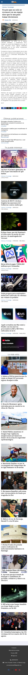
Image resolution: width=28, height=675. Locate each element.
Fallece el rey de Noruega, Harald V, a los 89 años (12, 520)
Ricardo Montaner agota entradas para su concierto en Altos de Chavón (13, 406)
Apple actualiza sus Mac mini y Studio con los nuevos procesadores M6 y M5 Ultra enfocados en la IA (13, 328)
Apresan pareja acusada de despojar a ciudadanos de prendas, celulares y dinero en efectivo (13, 578)
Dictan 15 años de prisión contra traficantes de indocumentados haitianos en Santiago (12, 548)
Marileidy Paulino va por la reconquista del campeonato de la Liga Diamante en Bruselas (13, 465)
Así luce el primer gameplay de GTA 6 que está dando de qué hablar (13, 172)
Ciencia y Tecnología (8, 7)
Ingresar (14, 655)
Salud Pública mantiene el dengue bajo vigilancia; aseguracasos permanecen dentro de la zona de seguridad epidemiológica (13, 436)
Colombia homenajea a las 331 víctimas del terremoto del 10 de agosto (14, 634)
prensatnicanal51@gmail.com (14, 665)
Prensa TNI (8, 20)
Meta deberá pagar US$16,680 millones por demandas (12, 265)
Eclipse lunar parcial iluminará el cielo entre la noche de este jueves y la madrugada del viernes (13, 235)
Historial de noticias (14, 650)
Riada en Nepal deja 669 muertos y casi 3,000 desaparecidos (13, 140)
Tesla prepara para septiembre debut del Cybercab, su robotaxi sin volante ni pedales (13, 295)
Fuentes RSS (14, 653)
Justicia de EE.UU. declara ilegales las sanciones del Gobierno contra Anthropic (12, 203)
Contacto (14, 647)
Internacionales (5, 137)
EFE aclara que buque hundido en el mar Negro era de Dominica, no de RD (13, 606)
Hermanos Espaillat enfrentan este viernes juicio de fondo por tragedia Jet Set (13, 493)
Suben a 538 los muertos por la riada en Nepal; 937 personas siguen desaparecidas (14, 378)
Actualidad (3, 126)
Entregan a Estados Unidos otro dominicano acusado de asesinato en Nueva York (12, 123)
